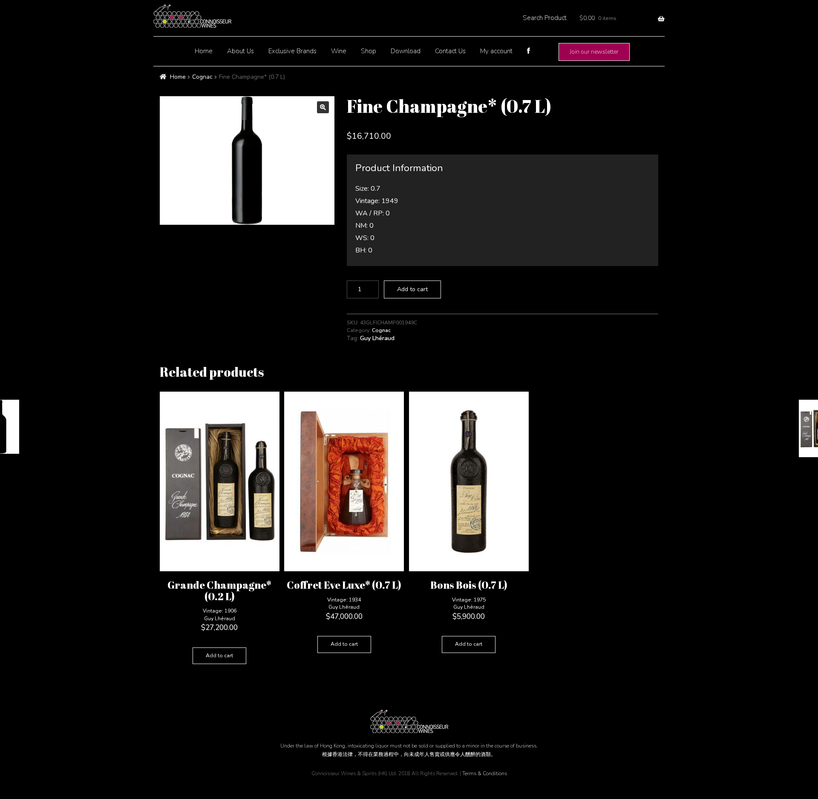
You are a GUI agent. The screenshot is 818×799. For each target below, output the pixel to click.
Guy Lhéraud (377, 338)
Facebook (528, 51)
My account (496, 51)
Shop (368, 51)
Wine (338, 51)
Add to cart (412, 289)
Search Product (545, 18)
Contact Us (450, 51)
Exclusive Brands (292, 51)
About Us (240, 51)
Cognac (202, 77)
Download (406, 51)
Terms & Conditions (484, 773)
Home (204, 51)
